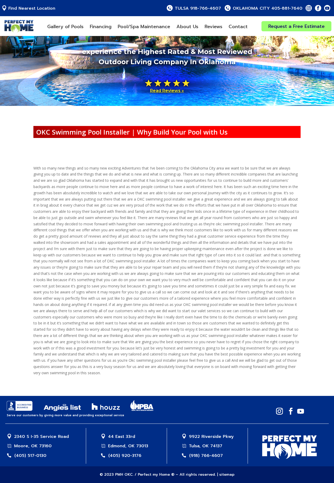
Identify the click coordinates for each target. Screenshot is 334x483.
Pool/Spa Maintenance (144, 26)
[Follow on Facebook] (318, 8)
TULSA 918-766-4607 (198, 8)
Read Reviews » (167, 90)
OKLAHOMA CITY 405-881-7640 (267, 8)
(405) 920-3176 (124, 455)
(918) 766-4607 (206, 455)
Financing (100, 26)
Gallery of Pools (65, 26)
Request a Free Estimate (296, 26)
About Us (187, 26)
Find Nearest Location (31, 8)
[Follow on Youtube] (327, 8)
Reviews (213, 26)
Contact (238, 26)
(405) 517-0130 (30, 455)
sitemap (227, 474)
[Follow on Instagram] (309, 8)
